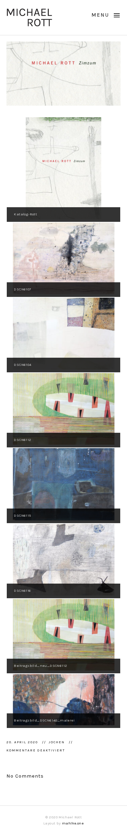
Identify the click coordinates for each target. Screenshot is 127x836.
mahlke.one (73, 823)
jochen (57, 742)
